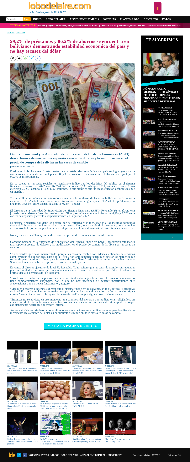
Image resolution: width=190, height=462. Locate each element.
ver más (109, 25)
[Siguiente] (172, 237)
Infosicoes (115, 455)
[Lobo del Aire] (91, 6)
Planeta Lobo (130, 19)
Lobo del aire (56, 19)
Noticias (109, 19)
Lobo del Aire (69, 455)
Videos (54, 455)
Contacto (151, 19)
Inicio (37, 19)
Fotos (166, 19)
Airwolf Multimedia (84, 19)
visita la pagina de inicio (72, 326)
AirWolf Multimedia (93, 455)
